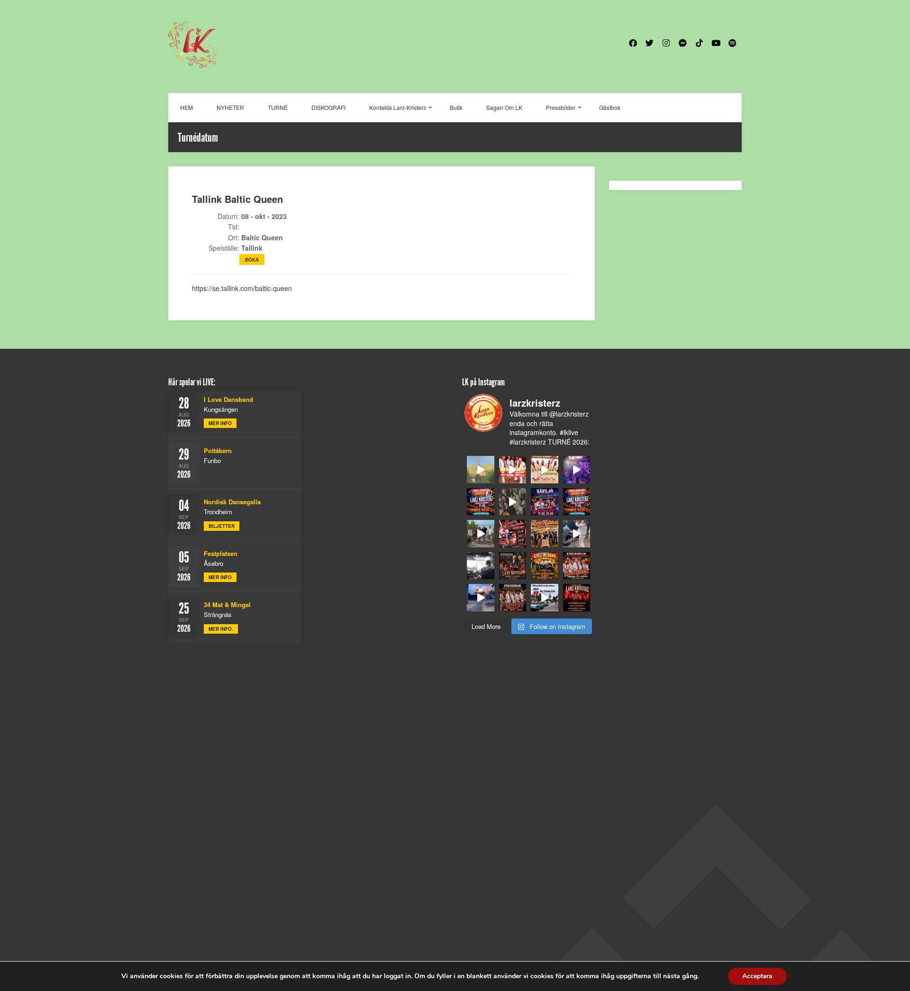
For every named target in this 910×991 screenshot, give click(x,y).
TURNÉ (278, 107)
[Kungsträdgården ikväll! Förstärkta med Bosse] (577, 566)
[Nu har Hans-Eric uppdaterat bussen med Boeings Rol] (480, 566)
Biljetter (222, 526)
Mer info (220, 423)
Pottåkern (218, 450)
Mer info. (221, 629)
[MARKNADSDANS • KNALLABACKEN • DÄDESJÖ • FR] (577, 502)
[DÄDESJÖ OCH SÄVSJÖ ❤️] (480, 469)
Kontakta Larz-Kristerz (397, 107)
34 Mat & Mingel (227, 604)
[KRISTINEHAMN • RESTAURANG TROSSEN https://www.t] (544, 566)
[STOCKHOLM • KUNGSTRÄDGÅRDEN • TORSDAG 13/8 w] (513, 597)
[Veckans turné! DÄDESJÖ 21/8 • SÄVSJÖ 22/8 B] (513, 533)
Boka (252, 259)
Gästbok (609, 107)
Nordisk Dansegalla (232, 501)
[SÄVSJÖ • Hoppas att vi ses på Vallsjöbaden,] (544, 502)
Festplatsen (220, 553)
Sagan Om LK (504, 107)
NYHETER (230, 107)
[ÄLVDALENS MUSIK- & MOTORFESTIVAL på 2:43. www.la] (544, 597)
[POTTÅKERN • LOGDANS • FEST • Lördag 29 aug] (513, 469)
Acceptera (757, 976)
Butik (456, 107)
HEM (186, 107)
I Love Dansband (228, 399)
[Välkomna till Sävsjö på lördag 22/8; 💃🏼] (480, 533)
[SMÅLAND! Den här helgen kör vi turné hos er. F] (480, 502)
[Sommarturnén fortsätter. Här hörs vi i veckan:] (577, 597)
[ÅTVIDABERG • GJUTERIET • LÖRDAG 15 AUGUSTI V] (513, 566)
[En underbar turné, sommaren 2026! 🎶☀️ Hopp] (577, 469)
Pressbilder (560, 107)
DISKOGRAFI (328, 107)
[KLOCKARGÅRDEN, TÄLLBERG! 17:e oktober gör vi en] (544, 533)
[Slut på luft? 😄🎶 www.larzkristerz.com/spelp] (480, 597)
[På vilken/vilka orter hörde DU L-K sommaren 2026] (513, 502)
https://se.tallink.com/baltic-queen (242, 288)
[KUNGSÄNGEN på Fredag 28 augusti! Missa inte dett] (544, 469)
